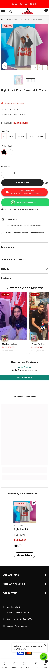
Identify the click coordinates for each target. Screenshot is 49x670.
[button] (40, 67)
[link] (24, 471)
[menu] (3, 11)
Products (13, 19)
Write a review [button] (24, 377)
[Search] (10, 11)
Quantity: (5, 166)
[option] (24, 4)
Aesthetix (14, 109)
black (16, 546)
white (20, 546)
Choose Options (24, 555)
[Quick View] (34, 503)
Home (3, 19)
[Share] (46, 183)
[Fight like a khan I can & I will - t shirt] (24, 512)
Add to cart (22, 182)
